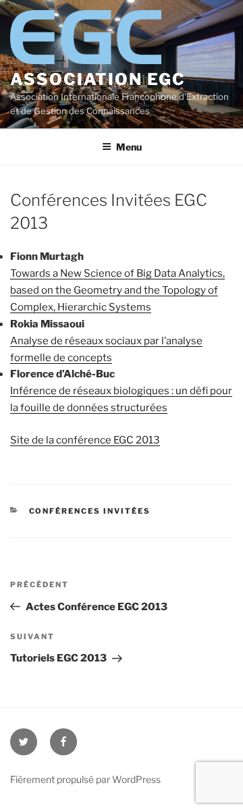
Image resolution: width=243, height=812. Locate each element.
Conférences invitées (90, 511)
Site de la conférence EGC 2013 (85, 440)
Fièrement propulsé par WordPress (85, 779)
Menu (129, 147)
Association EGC (98, 79)
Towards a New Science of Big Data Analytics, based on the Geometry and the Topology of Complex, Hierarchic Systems (117, 290)
